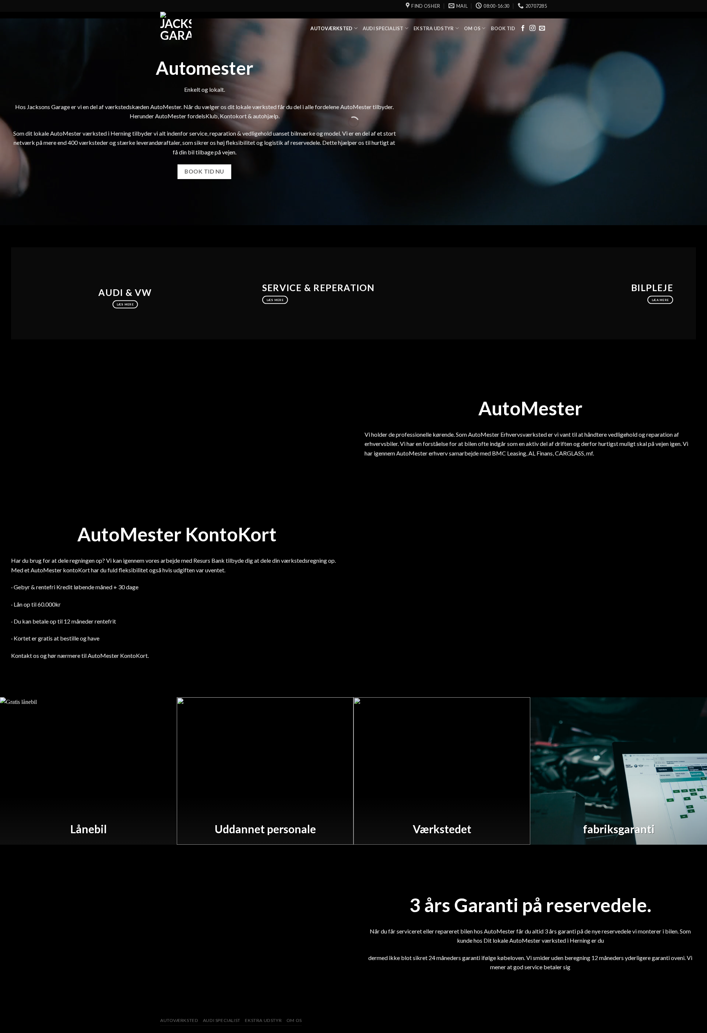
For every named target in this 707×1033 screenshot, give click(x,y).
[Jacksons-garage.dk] (197, 28)
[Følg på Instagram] (532, 28)
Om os (472, 28)
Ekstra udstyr (434, 28)
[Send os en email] (542, 28)
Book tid (503, 28)
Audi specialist (383, 28)
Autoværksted (331, 28)
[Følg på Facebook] (523, 28)
